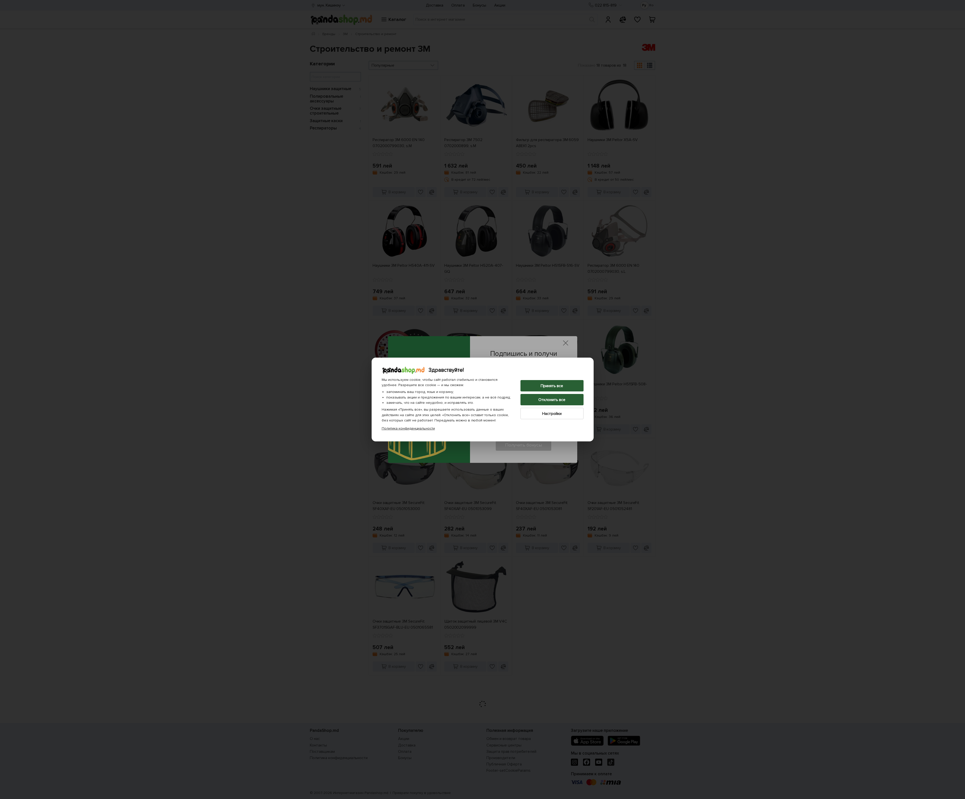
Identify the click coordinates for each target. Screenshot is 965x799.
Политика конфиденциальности (408, 428)
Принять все (552, 385)
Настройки (552, 413)
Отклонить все (551, 399)
